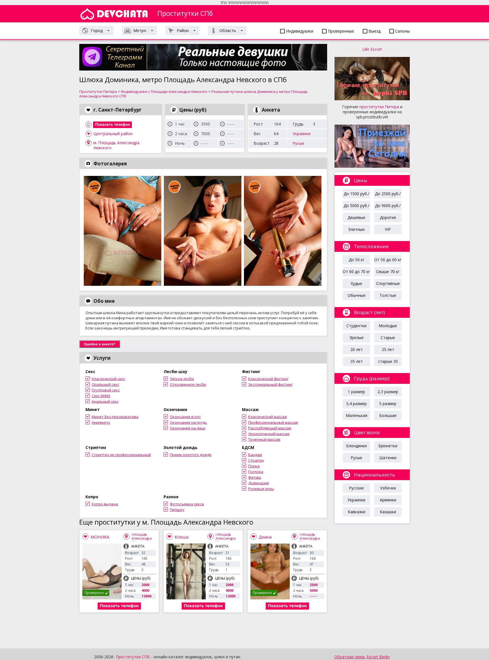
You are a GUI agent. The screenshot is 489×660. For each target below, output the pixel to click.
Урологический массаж (268, 433)
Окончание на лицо (187, 428)
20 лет (356, 349)
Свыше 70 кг (388, 271)
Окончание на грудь (188, 422)
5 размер (387, 403)
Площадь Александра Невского (142, 538)
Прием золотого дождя (190, 454)
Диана (265, 537)
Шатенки (387, 457)
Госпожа (255, 471)
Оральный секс (105, 384)
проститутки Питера (379, 106)
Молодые (388, 325)
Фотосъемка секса (187, 503)
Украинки (301, 133)
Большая (387, 415)
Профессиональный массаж (273, 422)
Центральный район (112, 133)
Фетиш (254, 477)
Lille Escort (372, 49)
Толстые (387, 295)
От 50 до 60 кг (388, 259)
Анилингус (101, 422)
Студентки (356, 325)
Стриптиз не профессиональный (121, 454)
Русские (356, 488)
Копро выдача (105, 503)
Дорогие (388, 217)
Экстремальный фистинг (270, 384)
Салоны (402, 31)
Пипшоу (177, 509)
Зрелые (356, 337)
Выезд (374, 31)
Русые (298, 143)
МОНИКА (100, 537)
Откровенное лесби (188, 384)
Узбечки (388, 488)
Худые (356, 283)
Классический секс (108, 378)
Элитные (356, 229)
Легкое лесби (182, 378)
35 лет (356, 361)
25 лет (388, 349)
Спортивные (388, 283)
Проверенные (340, 31)
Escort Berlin (378, 656)
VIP (388, 229)
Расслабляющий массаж (269, 428)
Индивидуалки (299, 31)
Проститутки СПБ (133, 656)
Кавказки (356, 511)
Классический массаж (267, 416)
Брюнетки (387, 445)
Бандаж (255, 454)
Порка (253, 466)
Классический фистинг (268, 378)
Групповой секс (106, 390)
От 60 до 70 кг (356, 271)
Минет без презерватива (115, 416)
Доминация (258, 483)
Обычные (357, 295)
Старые (388, 337)
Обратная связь (349, 656)
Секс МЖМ (101, 395)
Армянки (388, 500)
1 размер (356, 391)
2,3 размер (388, 391)
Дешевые (356, 217)
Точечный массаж (264, 439)
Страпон (256, 460)
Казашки (388, 511)
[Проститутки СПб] (114, 14)
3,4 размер (356, 403)
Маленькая (356, 415)
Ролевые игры (261, 488)
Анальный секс (105, 401)
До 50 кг (356, 259)
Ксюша (181, 537)
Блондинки (356, 445)
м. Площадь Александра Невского (116, 143)
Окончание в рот (185, 416)
